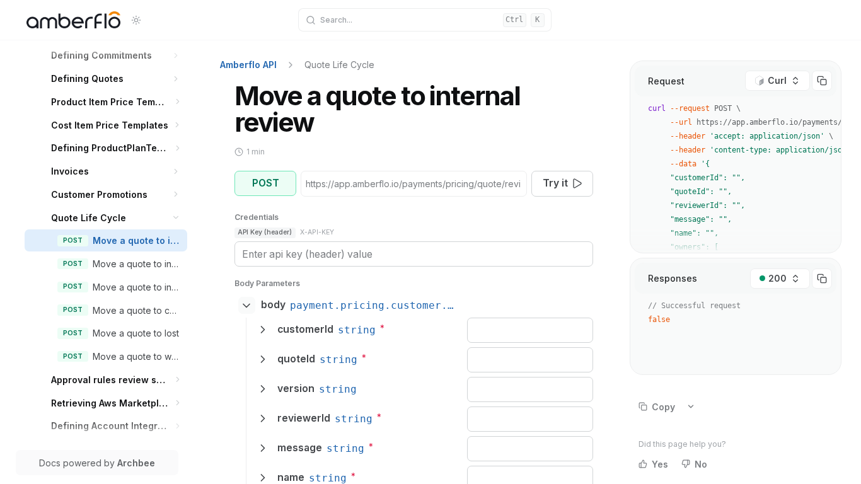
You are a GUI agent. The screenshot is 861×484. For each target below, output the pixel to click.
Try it (555, 183)
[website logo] (73, 20)
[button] (176, 55)
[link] (115, 55)
